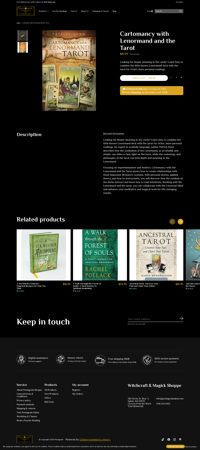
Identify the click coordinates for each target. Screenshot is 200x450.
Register (76, 390)
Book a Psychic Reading (28, 420)
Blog (114, 11)
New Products (51, 394)
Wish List (51, 2)
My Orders (77, 394)
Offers (47, 398)
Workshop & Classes (100, 11)
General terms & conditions (25, 395)
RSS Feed (48, 402)
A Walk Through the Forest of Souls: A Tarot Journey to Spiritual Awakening (87, 286)
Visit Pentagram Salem (28, 412)
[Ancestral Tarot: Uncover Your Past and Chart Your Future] (156, 255)
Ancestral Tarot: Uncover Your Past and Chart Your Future (143, 285)
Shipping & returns (26, 408)
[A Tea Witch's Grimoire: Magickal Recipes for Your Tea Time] (44, 255)
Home (18, 23)
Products (43, 11)
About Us (85, 11)
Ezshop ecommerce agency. (95, 439)
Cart (151, 11)
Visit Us (74, 11)
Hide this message (175, 446)
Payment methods (25, 404)
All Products (50, 390)
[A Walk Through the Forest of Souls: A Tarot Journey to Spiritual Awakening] (100, 255)
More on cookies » (191, 446)
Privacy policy (24, 400)
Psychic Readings (59, 11)
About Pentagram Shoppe (29, 390)
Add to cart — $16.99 (143, 78)
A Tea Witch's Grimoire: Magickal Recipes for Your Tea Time (31, 286)
